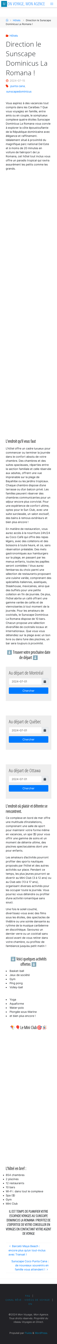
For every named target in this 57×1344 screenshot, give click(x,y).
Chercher (28, 690)
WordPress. (41, 1332)
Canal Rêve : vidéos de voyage (27, 1300)
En (30, 1304)
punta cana (17, 86)
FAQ (27, 1295)
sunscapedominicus (18, 91)
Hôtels (16, 20)
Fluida (28, 1332)
